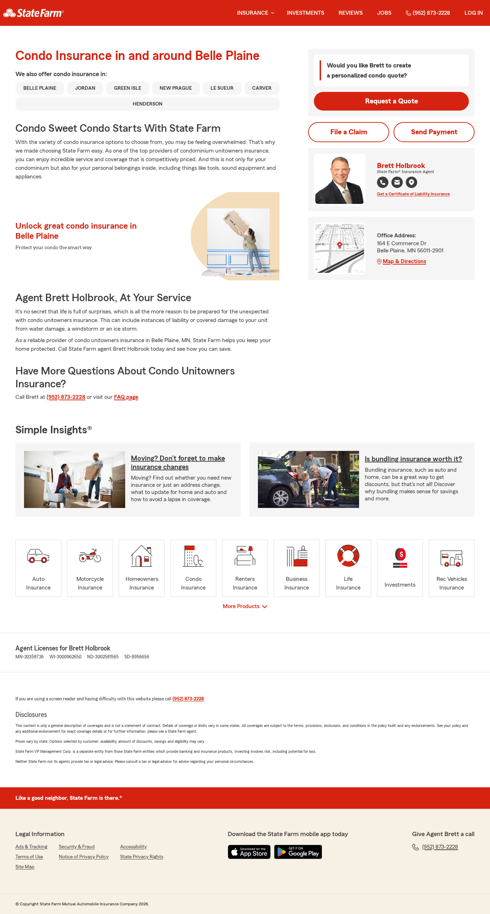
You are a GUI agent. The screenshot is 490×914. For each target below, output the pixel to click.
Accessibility (133, 846)
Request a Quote (391, 101)
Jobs (384, 13)
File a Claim (348, 132)
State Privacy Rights (141, 856)
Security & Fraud (77, 846)
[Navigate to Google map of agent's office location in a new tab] (411, 182)
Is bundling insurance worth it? (413, 459)
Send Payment (434, 132)
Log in (474, 13)
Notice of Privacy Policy (84, 856)
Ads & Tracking (31, 846)
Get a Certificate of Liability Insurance (413, 194)
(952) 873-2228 (431, 13)
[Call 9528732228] (382, 182)
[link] (33, 13)
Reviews (351, 13)
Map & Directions (404, 261)
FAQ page (126, 397)
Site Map (24, 866)
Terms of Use (29, 856)
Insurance (252, 13)
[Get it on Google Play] (298, 852)
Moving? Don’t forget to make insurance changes (178, 463)
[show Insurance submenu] (271, 13)
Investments (305, 13)
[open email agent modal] (397, 183)
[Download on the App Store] (249, 852)
